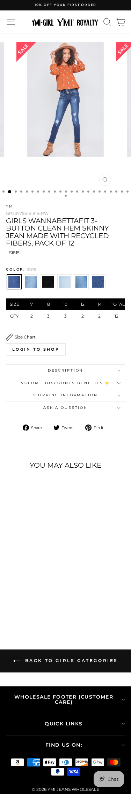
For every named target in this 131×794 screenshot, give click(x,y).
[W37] (28, 583)
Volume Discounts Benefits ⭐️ (65, 383)
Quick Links (63, 724)
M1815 (31, 282)
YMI (11, 206)
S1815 (14, 282)
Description (65, 370)
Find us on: (63, 745)
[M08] (44, 583)
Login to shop (35, 349)
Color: (21, 269)
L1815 (65, 282)
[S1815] (12, 583)
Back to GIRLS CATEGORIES (70, 660)
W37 (48, 282)
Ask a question (65, 408)
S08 (98, 282)
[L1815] (36, 583)
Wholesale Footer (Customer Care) (63, 699)
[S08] (28, 590)
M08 (81, 282)
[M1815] (20, 583)
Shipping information (65, 395)
